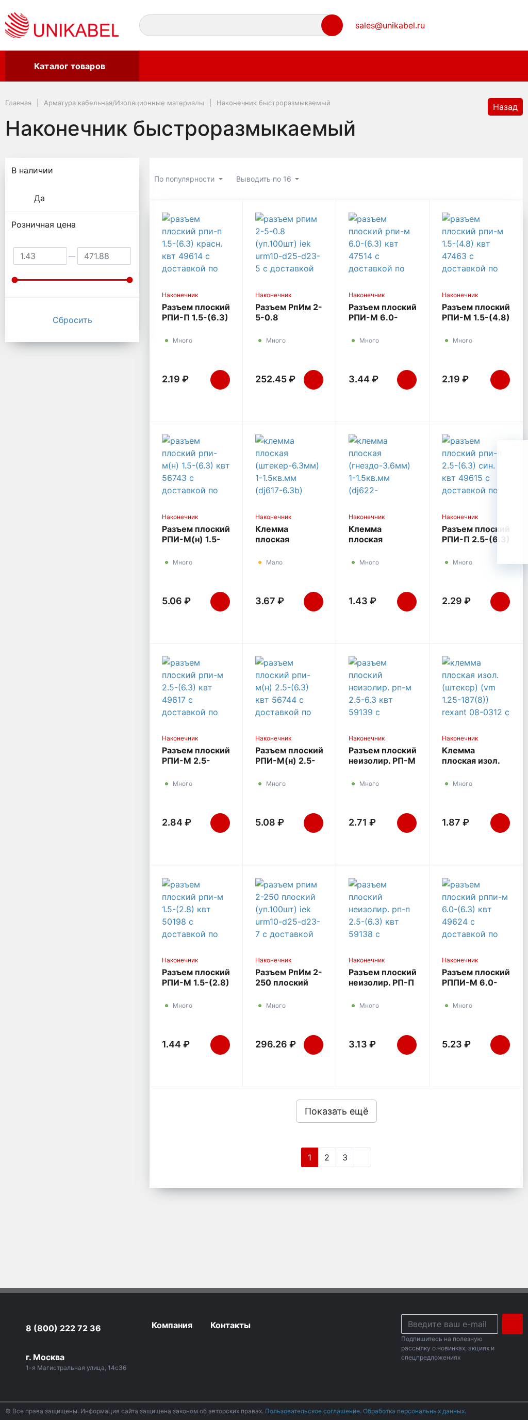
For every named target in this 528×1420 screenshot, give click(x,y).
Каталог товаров (69, 66)
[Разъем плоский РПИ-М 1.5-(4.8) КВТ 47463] (476, 243)
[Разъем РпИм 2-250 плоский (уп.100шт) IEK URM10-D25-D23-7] (289, 908)
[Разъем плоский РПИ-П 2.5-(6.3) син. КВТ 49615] (476, 465)
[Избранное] (458, 25)
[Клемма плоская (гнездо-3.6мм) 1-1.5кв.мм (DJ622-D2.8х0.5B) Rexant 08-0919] (383, 465)
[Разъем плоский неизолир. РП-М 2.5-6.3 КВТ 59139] (383, 687)
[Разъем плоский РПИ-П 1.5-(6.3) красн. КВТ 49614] (196, 243)
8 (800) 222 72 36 (63, 1328)
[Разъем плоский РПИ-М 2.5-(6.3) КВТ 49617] (196, 687)
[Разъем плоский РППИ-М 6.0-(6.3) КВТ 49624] (476, 908)
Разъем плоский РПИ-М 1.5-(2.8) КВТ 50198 (196, 982)
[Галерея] (484, 179)
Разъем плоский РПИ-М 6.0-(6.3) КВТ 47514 (383, 317)
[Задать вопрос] (512, 548)
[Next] (362, 1157)
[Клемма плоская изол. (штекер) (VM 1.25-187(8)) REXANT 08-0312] (476, 687)
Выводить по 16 (264, 178)
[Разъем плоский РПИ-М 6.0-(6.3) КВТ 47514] (383, 243)
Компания (218, 66)
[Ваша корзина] (506, 25)
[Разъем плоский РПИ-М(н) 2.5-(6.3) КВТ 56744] (289, 687)
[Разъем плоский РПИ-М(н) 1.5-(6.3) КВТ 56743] (196, 465)
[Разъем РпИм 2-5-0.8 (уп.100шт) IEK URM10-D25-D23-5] (289, 243)
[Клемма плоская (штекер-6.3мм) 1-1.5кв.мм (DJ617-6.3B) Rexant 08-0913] (289, 465)
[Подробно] (510, 179)
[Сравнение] (482, 25)
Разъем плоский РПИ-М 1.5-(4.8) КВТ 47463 (476, 317)
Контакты (411, 66)
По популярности (185, 178)
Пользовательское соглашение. (314, 1411)
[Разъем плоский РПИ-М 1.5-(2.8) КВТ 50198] (196, 908)
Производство (286, 66)
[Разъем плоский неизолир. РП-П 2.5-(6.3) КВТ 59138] (383, 908)
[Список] (457, 179)
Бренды (163, 66)
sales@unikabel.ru (390, 25)
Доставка (353, 66)
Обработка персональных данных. (414, 1411)
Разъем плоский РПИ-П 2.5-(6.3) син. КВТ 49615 (476, 539)
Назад (505, 107)
